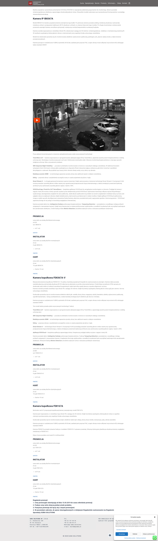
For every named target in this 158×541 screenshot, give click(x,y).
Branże (97, 3)
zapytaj (35, 253)
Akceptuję (122, 534)
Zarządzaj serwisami (121, 529)
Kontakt (124, 3)
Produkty (104, 3)
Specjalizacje (89, 3)
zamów (35, 232)
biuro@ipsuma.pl (75, 526)
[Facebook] (110, 535)
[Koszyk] (129, 3)
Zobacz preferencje (149, 534)
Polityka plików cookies (129, 538)
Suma (82, 3)
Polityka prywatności (141, 538)
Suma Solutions (76, 524)
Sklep (119, 3)
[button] (155, 517)
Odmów (135, 534)
